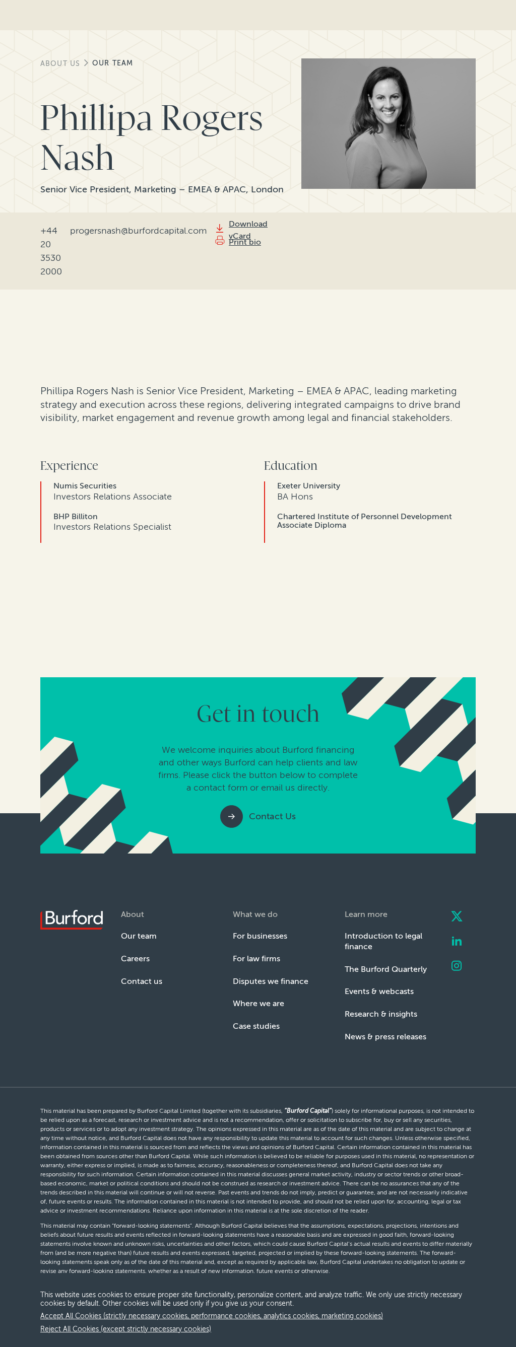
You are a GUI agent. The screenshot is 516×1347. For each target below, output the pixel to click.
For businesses (260, 936)
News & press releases (385, 1036)
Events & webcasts (379, 991)
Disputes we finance (270, 981)
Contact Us (272, 816)
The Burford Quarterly (386, 969)
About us (60, 63)
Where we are (258, 1003)
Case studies (256, 1026)
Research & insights (381, 1014)
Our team (112, 63)
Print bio (245, 242)
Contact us (141, 981)
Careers (135, 958)
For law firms (256, 958)
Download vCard (248, 230)
